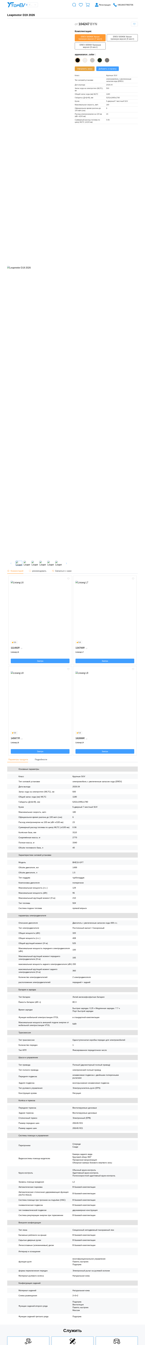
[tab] (16, 571)
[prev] (11, 563)
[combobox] (31, 5)
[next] (66, 563)
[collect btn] (134, 24)
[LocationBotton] (26, 5)
